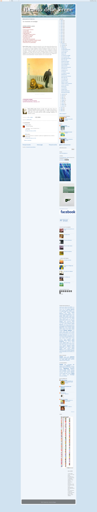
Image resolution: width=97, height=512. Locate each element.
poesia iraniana (71, 328)
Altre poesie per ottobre (65, 92)
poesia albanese (64, 308)
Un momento (63, 71)
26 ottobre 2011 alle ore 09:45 (30, 130)
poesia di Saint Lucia (62, 320)
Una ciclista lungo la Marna (66, 58)
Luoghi (35, 16)
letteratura (66, 368)
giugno (63, 98)
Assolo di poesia (64, 125)
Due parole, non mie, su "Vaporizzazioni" (69, 401)
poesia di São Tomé (69, 320)
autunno (72, 357)
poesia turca (69, 349)
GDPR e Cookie (63, 16)
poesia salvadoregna (62, 343)
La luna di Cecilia (64, 80)
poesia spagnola (66, 345)
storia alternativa (62, 374)
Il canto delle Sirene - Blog (64, 157)
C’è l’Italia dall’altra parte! (65, 49)
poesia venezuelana (63, 351)
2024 (62, 23)
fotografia (70, 367)
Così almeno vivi (64, 68)
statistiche (69, 373)
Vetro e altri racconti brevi (65, 144)
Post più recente (27, 144)
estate (63, 367)
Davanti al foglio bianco (65, 90)
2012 (62, 41)
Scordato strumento (67, 260)
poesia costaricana (62, 318)
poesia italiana (68, 330)
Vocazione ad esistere (65, 61)
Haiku (43, 16)
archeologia (69, 364)
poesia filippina (61, 323)
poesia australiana (62, 310)
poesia (70, 307)
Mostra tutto (72, 411)
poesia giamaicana (71, 324)
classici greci (61, 307)
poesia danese (65, 319)
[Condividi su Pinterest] (39, 117)
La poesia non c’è (64, 70)
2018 (62, 32)
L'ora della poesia (64, 405)
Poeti (31, 16)
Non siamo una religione (68, 271)
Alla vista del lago (67, 282)
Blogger (54, 502)
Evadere (66, 132)
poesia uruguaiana (71, 350)
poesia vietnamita (69, 351)
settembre (63, 94)
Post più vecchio (53, 144)
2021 (62, 27)
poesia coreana (71, 317)
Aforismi (39, 16)
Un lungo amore (67, 234)
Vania (26, 124)
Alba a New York (64, 77)
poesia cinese (69, 316)
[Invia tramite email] (35, 117)
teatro (68, 374)
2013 (62, 39)
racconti (72, 370)
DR (25, 134)
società (64, 373)
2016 (62, 35)
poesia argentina (70, 309)
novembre (63, 45)
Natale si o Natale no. (68, 406)
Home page (40, 144)
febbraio (63, 104)
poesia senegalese (69, 343)
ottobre (63, 46)
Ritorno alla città (64, 59)
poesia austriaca (69, 310)
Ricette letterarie (49, 16)
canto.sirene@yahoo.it (63, 153)
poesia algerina (70, 308)
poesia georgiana (65, 324)
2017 (62, 33)
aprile (63, 101)
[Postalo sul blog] (36, 117)
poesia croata (69, 318)
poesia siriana (64, 344)
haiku (73, 367)
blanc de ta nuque (64, 399)
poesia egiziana (66, 322)
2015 (62, 36)
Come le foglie (63, 52)
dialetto (60, 367)
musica (68, 369)
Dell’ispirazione (64, 74)
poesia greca (69, 325)
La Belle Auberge (64, 380)
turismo (65, 375)
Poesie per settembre (68, 251)
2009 (62, 109)
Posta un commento (27, 140)
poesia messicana (63, 334)
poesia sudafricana (68, 347)
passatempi (72, 369)
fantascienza (67, 367)
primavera (64, 360)
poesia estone (72, 322)
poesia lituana (71, 331)
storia (72, 373)
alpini (65, 364)
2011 (62, 42)
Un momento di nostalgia (65, 55)
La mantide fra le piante (65, 73)
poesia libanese (66, 331)
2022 (62, 26)
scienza (60, 373)
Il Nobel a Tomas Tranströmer (66, 83)
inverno (60, 359)
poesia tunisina (65, 349)
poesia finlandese (67, 323)
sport (67, 373)
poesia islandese (69, 329)
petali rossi (66, 393)
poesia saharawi (71, 342)
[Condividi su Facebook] (38, 117)
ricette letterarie (67, 372)
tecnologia (72, 374)
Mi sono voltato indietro (68, 245)
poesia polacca (67, 340)
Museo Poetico (56, 16)
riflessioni (72, 372)
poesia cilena (29, 119)
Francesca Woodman (68, 240)
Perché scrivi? (63, 86)
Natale (61, 357)
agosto (63, 95)
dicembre (63, 43)
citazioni (68, 366)
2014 (62, 38)
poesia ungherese (64, 350)
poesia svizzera (67, 348)
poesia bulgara (68, 313)
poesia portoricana (68, 341)
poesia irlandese (62, 329)
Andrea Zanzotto (64, 65)
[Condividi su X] (37, 117)
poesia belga (63, 311)
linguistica (72, 368)
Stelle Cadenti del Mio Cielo (66, 386)
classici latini (66, 307)
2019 (62, 30)
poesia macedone (71, 332)
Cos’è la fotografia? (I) (65, 64)
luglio (63, 97)
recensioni (61, 372)
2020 (62, 29)
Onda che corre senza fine (66, 67)
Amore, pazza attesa (65, 62)
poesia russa (66, 342)
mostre (64, 369)
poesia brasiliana (66, 312)
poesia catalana (66, 314)
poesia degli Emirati (71, 319)
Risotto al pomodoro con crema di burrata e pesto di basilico (69, 382)
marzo (69, 359)
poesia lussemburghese (63, 332)
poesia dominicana (67, 321)
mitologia (61, 369)
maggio (63, 100)
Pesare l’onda (67, 126)
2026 (62, 20)
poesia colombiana (65, 317)
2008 (62, 110)
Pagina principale (26, 16)
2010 (62, 107)
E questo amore (64, 89)
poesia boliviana (69, 311)
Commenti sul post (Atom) (30, 147)
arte (73, 364)
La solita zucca (64, 48)
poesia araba (65, 309)
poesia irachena (65, 328)
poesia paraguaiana (67, 339)
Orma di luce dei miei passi (66, 76)
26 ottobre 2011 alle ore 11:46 (30, 138)
